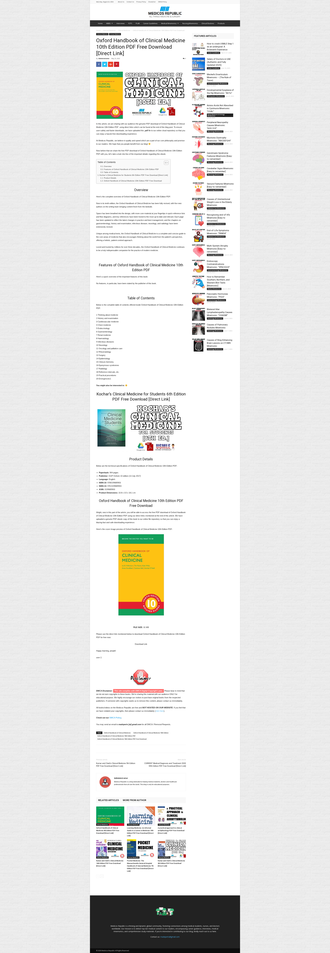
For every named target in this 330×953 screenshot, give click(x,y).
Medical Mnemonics (169, 23)
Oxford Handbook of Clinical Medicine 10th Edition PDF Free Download (133, 181)
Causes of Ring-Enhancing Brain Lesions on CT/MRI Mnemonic (219, 343)
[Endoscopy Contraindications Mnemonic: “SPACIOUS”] (198, 266)
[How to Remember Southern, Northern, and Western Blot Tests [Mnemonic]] (198, 281)
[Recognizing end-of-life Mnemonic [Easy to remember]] (198, 219)
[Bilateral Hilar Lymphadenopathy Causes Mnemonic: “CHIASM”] (198, 314)
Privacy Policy (141, 2)
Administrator (103, 58)
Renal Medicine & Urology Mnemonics (216, 115)
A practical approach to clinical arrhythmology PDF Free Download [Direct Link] (171, 830)
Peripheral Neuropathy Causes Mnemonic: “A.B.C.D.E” (217, 125)
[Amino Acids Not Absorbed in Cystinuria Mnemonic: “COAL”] (198, 110)
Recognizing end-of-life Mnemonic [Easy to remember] (218, 217)
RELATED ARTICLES (108, 800)
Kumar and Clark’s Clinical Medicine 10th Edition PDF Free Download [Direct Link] (109, 863)
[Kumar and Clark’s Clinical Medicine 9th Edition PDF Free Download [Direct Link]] (172, 849)
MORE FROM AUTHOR (134, 800)
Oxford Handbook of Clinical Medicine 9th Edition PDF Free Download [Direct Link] (107, 830)
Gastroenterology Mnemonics (217, 83)
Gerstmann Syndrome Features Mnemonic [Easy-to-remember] (219, 156)
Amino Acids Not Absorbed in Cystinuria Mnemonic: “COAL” (220, 108)
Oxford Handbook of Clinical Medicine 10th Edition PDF (116, 736)
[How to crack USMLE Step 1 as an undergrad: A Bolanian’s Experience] (198, 48)
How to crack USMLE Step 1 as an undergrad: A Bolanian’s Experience (220, 46)
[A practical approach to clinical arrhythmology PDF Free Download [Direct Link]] (172, 816)
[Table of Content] (166, 163)
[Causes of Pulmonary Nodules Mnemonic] (198, 329)
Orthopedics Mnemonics (216, 96)
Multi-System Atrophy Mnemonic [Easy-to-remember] (217, 248)
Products (221, 23)
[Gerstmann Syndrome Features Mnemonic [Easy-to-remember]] (198, 158)
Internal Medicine (109, 30)
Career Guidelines (150, 23)
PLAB (138, 23)
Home (100, 23)
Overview (108, 166)
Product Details (110, 178)
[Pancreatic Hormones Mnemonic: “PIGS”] (198, 298)
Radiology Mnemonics (215, 318)
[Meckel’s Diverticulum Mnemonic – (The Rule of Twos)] (198, 79)
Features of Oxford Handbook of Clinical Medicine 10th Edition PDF (131, 169)
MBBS (108, 23)
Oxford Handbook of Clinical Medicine (117, 733)
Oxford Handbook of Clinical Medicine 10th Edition (150, 733)
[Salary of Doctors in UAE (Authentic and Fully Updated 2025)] (198, 64)
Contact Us (130, 2)
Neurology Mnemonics (215, 131)
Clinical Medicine (124, 30)
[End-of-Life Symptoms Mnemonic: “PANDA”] (198, 235)
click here (160, 711)
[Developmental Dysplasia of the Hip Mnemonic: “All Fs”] (198, 95)
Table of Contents (111, 172)
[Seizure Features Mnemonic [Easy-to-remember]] (198, 188)
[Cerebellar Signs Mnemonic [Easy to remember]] (198, 173)
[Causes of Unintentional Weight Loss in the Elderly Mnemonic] (198, 204)
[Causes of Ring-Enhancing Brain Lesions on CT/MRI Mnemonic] (198, 345)
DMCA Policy (162, 2)
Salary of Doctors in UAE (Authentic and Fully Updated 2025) (219, 62)
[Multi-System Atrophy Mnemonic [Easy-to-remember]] (198, 250)
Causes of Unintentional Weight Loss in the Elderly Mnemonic (219, 202)
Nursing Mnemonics (190, 23)
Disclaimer (152, 2)
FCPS (130, 23)
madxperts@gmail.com (170, 937)
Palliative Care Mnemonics (216, 208)
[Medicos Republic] (165, 12)
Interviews (121, 23)
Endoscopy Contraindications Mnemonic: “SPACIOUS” (218, 264)
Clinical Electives (207, 23)
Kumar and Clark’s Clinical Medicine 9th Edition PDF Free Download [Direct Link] (115, 764)
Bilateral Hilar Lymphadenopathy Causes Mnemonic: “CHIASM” (219, 312)
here (214, 931)
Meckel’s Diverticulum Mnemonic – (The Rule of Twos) (219, 77)
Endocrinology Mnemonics (216, 300)
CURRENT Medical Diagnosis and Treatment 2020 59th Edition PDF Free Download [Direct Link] (165, 764)
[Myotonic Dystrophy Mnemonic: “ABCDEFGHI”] (198, 142)
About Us (121, 2)
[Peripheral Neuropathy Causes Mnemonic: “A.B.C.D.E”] (198, 127)
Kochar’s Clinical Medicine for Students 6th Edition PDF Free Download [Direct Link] (134, 175)
